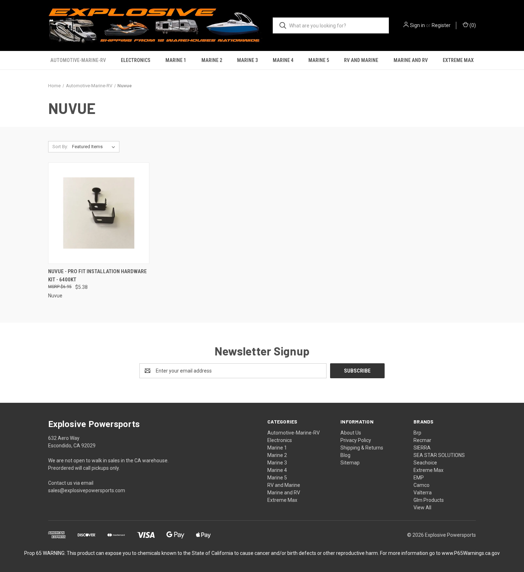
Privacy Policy (355, 440)
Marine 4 (283, 60)
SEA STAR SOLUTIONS (439, 455)
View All (422, 507)
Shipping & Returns (361, 448)
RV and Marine (361, 60)
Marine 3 (247, 60)
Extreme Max (458, 60)
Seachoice (425, 463)
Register (441, 25)
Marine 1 (175, 60)
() (472, 25)
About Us (350, 433)
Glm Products (428, 500)
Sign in (417, 25)
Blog (345, 455)
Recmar (422, 440)
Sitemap (350, 463)
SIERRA (422, 448)
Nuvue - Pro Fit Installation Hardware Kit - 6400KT (97, 275)
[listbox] (95, 146)
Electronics (135, 60)
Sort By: (60, 146)
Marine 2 (211, 60)
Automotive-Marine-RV (78, 60)
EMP (418, 477)
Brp (417, 433)
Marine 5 (318, 60)
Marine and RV (411, 60)
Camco (421, 485)
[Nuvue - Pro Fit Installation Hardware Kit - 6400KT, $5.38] (99, 213)
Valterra (422, 492)
